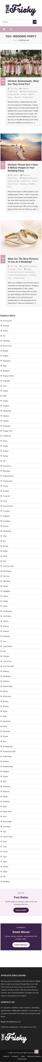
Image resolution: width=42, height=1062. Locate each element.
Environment (7, 481)
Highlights (6, 591)
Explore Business (21, 945)
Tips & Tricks (7, 836)
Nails (5, 716)
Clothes (6, 421)
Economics (7, 466)
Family (5, 486)
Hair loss (6, 576)
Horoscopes (7, 611)
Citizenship (7, 411)
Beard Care (7, 346)
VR (4, 877)
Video (5, 872)
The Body (6, 826)
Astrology (6, 341)
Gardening (7, 531)
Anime (5, 331)
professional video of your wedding (21, 272)
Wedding (17, 97)
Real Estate (7, 756)
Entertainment (8, 476)
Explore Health (21, 910)
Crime (5, 441)
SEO (4, 781)
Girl (4, 541)
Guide (5, 551)
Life (4, 651)
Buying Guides (8, 376)
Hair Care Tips (8, 566)
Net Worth (6, 721)
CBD (4, 396)
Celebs (5, 401)
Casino (5, 391)
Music (5, 711)
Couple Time (7, 431)
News (5, 726)
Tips (4, 831)
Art (4, 336)
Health (5, 586)
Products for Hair (9, 751)
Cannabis (6, 381)
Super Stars (7, 811)
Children (6, 406)
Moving (5, 706)
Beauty (5, 351)
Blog (4, 366)
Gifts (4, 536)
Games (5, 526)
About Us (6, 1056)
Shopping (6, 786)
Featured (6, 496)
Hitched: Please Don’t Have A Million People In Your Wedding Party (23, 167)
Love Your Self (8, 666)
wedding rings (19, 278)
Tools (5, 841)
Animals (6, 326)
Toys (4, 846)
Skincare (6, 791)
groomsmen (25, 181)
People (5, 736)
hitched (24, 94)
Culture (5, 451)
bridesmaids (32, 91)
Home (5, 606)
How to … (6, 621)
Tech (5, 816)
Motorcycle (7, 696)
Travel (5, 851)
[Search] (35, 22)
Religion (6, 771)
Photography (7, 746)
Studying (6, 801)
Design (5, 456)
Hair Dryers (7, 571)
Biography (6, 361)
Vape (5, 862)
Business (32, 266)
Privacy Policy (22, 1059)
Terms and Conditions (34, 1056)
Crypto (5, 446)
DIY (4, 461)
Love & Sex (12, 269)
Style (20, 269)
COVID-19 (7, 436)
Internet (6, 631)
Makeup (6, 671)
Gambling (6, 521)
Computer (6, 426)
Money (5, 691)
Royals (5, 776)
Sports (5, 796)
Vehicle (5, 867)
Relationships (13, 91)
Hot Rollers (7, 616)
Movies (5, 701)
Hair (4, 561)
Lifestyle (6, 656)
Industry (6, 626)
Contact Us (15, 1056)
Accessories (7, 321)
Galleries (6, 516)
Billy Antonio (14, 175)
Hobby (5, 601)
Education (6, 471)
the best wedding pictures (18, 275)
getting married (13, 94)
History (5, 596)
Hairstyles (6, 581)
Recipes (6, 761)
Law (4, 641)
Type (5, 856)
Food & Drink (8, 506)
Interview (6, 636)
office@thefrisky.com (13, 1022)
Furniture (6, 511)
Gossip (5, 546)
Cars (5, 386)
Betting (5, 356)
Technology (7, 821)
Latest (23, 1056)
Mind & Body (7, 686)
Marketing (6, 676)
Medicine (6, 681)
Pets (4, 741)
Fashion (6, 491)
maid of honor (13, 184)
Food (5, 501)
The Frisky (14, 88)
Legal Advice (7, 646)
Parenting (6, 731)
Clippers (6, 416)
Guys (5, 556)
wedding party (28, 97)
